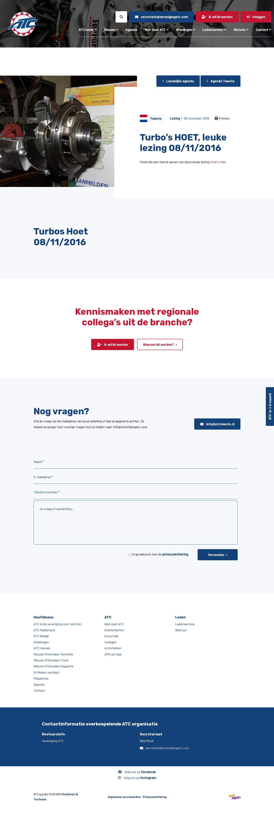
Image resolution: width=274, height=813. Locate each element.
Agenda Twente (222, 81)
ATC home (86, 30)
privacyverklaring (175, 554)
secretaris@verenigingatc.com (167, 748)
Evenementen (114, 630)
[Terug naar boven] (269, 808)
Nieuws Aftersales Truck (51, 660)
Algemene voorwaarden (124, 796)
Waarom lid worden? (158, 344)
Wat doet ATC (155, 30)
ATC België (41, 636)
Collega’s (110, 642)
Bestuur (181, 630)
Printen (224, 118)
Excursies (111, 636)
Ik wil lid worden (115, 344)
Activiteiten (112, 648)
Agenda (131, 30)
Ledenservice (212, 30)
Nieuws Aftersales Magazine (53, 666)
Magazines (41, 678)
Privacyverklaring (154, 796)
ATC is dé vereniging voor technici (58, 624)
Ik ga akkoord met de (160, 554)
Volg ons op (140, 772)
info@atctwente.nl (219, 424)
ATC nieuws (42, 648)
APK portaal (113, 654)
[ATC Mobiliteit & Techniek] (23, 24)
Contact (262, 30)
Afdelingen (184, 30)
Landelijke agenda (180, 81)
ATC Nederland (44, 630)
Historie (239, 30)
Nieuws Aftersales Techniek (53, 654)
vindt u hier (218, 162)
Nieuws (109, 30)
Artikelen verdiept (46, 672)
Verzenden (216, 555)
